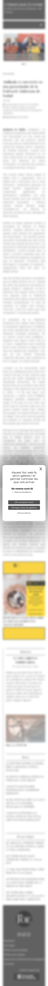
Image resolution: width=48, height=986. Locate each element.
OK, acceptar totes (24, 502)
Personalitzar (24, 513)
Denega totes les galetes (24, 507)
